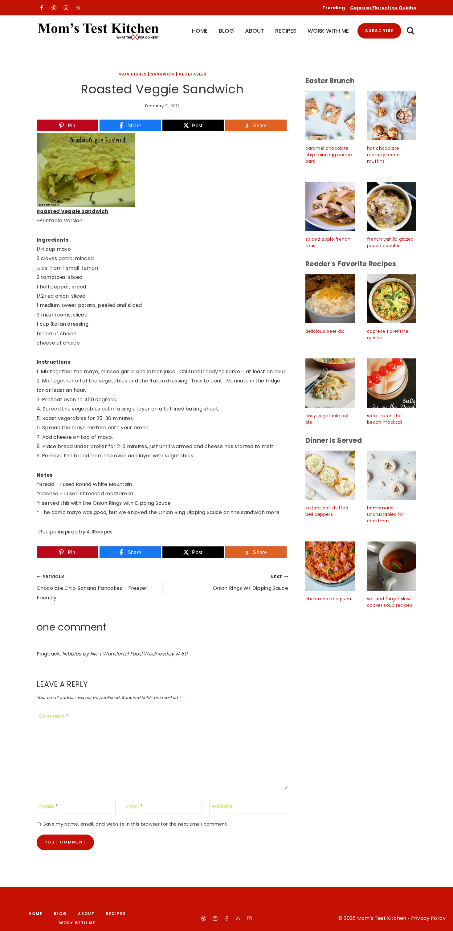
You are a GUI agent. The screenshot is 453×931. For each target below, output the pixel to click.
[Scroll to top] (441, 920)
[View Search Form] (410, 31)
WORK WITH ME (328, 31)
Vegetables (192, 74)
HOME (200, 31)
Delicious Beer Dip (325, 331)
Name (48, 806)
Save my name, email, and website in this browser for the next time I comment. (135, 824)
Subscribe (379, 31)
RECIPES (285, 31)
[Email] (249, 918)
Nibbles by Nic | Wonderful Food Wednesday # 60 (124, 653)
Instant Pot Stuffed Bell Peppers (326, 511)
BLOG (226, 31)
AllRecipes (99, 531)
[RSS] (78, 8)
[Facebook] (42, 8)
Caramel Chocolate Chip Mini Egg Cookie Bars (328, 154)
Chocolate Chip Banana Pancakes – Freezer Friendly (92, 587)
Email (134, 806)
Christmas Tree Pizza (328, 599)
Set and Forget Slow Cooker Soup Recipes (389, 602)
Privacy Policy (428, 918)
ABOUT (254, 31)
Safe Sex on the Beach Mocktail (384, 419)
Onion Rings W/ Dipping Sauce (250, 583)
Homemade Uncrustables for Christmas (385, 514)
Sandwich (163, 74)
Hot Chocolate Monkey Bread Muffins (383, 154)
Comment (54, 716)
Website (222, 806)
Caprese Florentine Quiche (383, 8)
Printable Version (60, 220)
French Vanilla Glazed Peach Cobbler (390, 242)
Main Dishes (132, 74)
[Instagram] (66, 8)
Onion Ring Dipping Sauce (190, 512)
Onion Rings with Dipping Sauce (132, 503)
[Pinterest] (54, 8)
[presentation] (330, 115)
